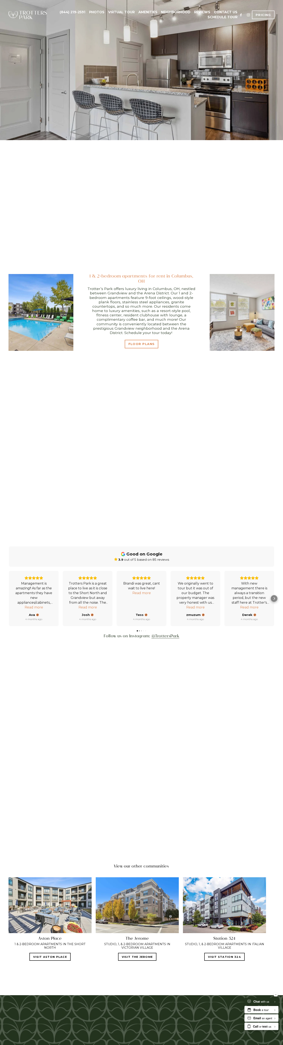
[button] (9, 598)
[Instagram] (248, 15)
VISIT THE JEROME (137, 956)
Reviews (202, 12)
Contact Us (225, 12)
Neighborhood (175, 12)
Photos (96, 12)
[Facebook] (241, 15)
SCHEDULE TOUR (222, 17)
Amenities (147, 12)
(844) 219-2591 (72, 12)
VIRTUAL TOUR (121, 12)
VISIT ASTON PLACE (50, 956)
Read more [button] (34, 607)
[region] (141, 919)
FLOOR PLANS (141, 344)
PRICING (263, 15)
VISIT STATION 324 (224, 956)
